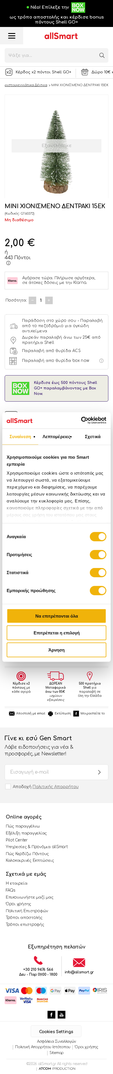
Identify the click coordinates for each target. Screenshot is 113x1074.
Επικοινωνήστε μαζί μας (29, 897)
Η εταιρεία (16, 883)
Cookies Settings (56, 1032)
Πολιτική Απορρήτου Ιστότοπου (42, 1047)
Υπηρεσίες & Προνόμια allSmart (37, 847)
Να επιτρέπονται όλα (56, 615)
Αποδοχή (46, 787)
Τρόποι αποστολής (24, 918)
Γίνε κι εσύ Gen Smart (39, 745)
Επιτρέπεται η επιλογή (57, 632)
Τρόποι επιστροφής (25, 925)
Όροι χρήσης (18, 904)
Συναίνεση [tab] (20, 436)
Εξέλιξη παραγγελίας (26, 833)
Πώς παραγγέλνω (23, 826)
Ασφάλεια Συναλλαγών (56, 1041)
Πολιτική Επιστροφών (27, 911)
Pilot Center (17, 840)
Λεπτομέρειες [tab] (56, 436)
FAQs (10, 890)
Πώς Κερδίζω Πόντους (27, 854)
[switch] (98, 554)
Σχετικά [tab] (93, 436)
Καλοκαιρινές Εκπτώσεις (30, 861)
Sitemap (57, 1053)
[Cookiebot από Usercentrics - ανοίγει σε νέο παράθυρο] (81, 420)
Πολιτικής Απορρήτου (55, 787)
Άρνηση (56, 649)
